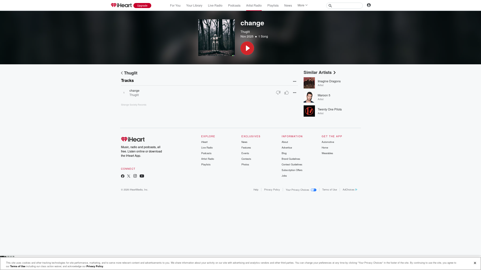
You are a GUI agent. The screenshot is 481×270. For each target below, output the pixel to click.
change (134, 90)
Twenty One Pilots (330, 109)
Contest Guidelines (292, 164)
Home (325, 147)
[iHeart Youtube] (142, 176)
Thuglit (245, 31)
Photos (245, 164)
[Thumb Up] (286, 92)
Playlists (273, 5)
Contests (246, 158)
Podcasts (234, 5)
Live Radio (215, 5)
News (288, 5)
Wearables (327, 153)
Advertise (287, 147)
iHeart (204, 142)
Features (246, 147)
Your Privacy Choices (297, 189)
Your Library (194, 5)
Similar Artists (318, 72)
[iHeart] (121, 5)
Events (245, 153)
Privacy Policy (272, 189)
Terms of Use (329, 189)
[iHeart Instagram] (135, 176)
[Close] (475, 263)
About (285, 142)
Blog (284, 153)
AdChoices (349, 189)
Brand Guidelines (291, 158)
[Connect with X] (128, 176)
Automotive (328, 142)
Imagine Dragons (329, 81)
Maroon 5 (324, 95)
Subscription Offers (292, 170)
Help (255, 189)
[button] (247, 48)
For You (175, 5)
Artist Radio (254, 5)
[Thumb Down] (278, 92)
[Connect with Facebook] (122, 176)
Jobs (284, 175)
